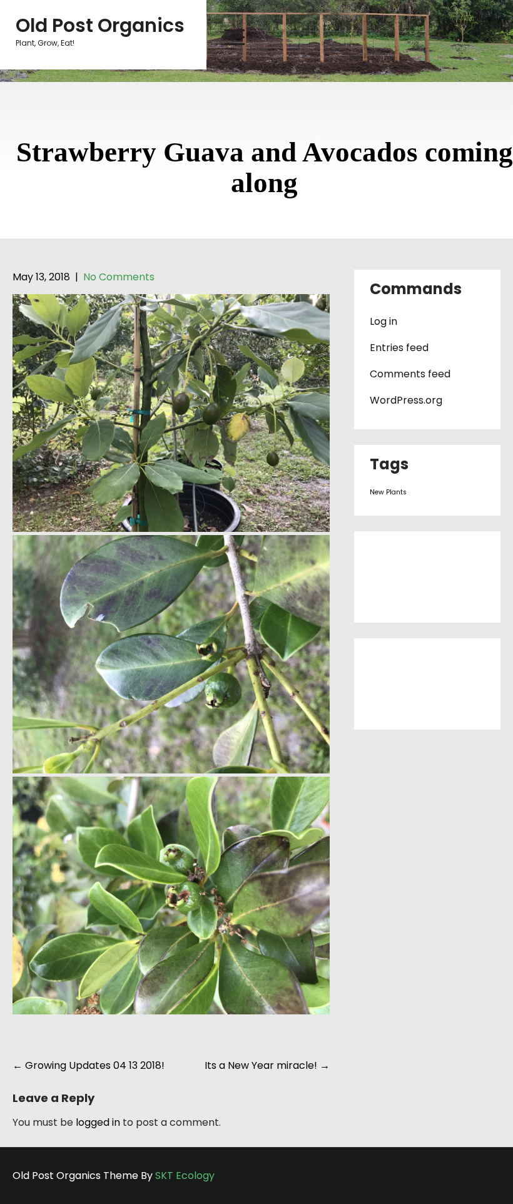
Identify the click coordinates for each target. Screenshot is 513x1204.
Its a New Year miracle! (267, 1065)
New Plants (388, 492)
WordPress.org (406, 400)
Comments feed (410, 374)
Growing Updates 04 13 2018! (89, 1065)
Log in (383, 321)
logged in (98, 1122)
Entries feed (399, 347)
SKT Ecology (185, 1175)
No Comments (119, 277)
